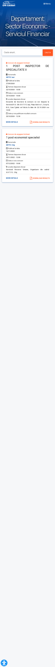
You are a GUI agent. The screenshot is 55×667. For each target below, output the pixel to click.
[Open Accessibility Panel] (4, 663)
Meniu (48, 4)
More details (12, 122)
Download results (41, 122)
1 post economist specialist (23, 137)
